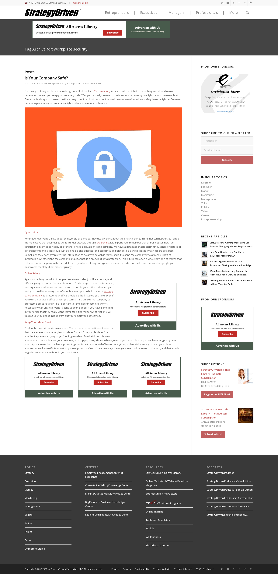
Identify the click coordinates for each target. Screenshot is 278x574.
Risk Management (52, 83)
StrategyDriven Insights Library (163, 472)
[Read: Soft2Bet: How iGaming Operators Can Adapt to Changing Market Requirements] (204, 244)
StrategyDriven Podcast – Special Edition (230, 489)
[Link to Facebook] (239, 3)
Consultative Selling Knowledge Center (107, 485)
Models (150, 528)
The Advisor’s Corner (158, 545)
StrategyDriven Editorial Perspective (227, 514)
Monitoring (207, 195)
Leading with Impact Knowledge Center (107, 514)
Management (209, 199)
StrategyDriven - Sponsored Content (84, 83)
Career (205, 215)
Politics (205, 207)
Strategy (206, 182)
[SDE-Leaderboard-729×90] (101, 37)
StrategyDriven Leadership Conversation (230, 498)
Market (205, 191)
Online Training (154, 511)
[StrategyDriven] (53, 12)
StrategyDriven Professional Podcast (228, 506)
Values (205, 203)
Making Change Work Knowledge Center (108, 493)
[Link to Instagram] (245, 3)
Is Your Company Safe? (46, 78)
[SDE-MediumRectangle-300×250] (148, 329)
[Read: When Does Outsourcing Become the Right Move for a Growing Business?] (204, 273)
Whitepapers (153, 537)
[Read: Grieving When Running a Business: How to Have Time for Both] (204, 282)
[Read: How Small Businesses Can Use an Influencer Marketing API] (204, 254)
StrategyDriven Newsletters (161, 493)
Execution (206, 186)
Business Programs (170, 503)
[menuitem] (115, 569)
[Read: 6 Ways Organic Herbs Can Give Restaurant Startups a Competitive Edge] (204, 263)
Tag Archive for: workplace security (56, 49)
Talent (204, 211)
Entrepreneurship (211, 219)
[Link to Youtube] (228, 3)
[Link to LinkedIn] (222, 3)
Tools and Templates (158, 520)
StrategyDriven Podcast (220, 472)
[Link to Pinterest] (250, 3)
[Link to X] (233, 3)
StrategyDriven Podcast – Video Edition (229, 481)
